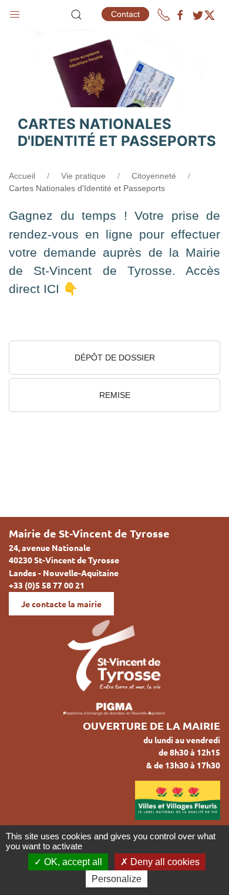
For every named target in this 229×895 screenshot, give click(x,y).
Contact (125, 14)
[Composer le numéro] (164, 15)
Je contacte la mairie (61, 603)
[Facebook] (180, 15)
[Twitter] (203, 15)
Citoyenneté (154, 176)
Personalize (117, 879)
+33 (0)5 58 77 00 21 (47, 585)
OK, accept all (72, 862)
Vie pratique (83, 176)
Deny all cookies (164, 862)
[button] (15, 12)
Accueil (22, 176)
